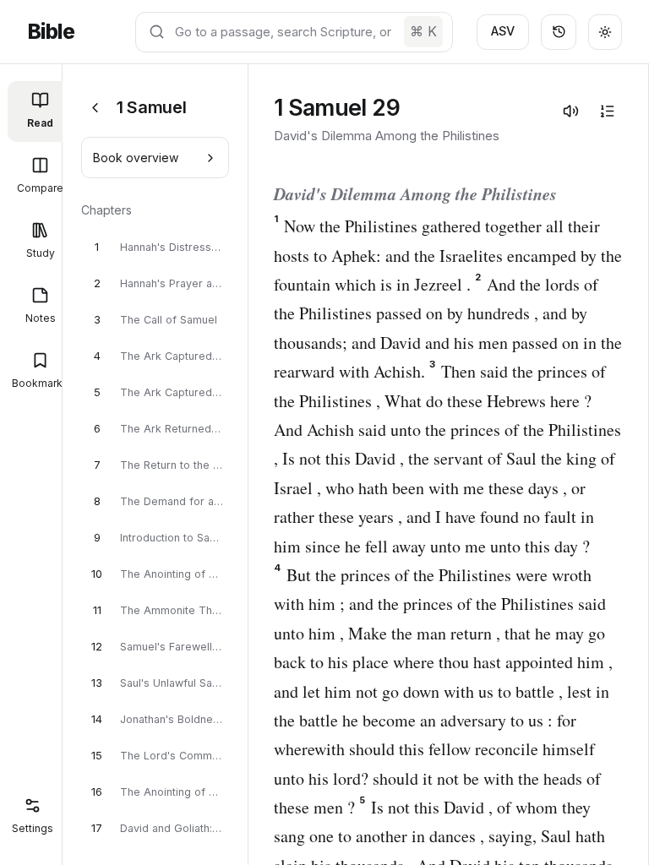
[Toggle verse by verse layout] (607, 111)
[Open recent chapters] (558, 32)
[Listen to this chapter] (570, 111)
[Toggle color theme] (605, 32)
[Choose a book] (95, 108)
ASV (503, 31)
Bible (50, 31)
